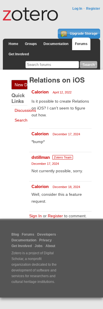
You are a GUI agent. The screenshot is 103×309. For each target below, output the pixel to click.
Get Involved (19, 54)
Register (93, 9)
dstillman (40, 157)
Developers (46, 234)
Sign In (35, 216)
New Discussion (21, 84)
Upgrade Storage (83, 34)
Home (13, 44)
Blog (15, 234)
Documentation (55, 44)
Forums (81, 44)
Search (21, 120)
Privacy (45, 240)
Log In (77, 9)
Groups (31, 44)
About (50, 246)
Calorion (40, 91)
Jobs (39, 246)
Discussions (25, 110)
